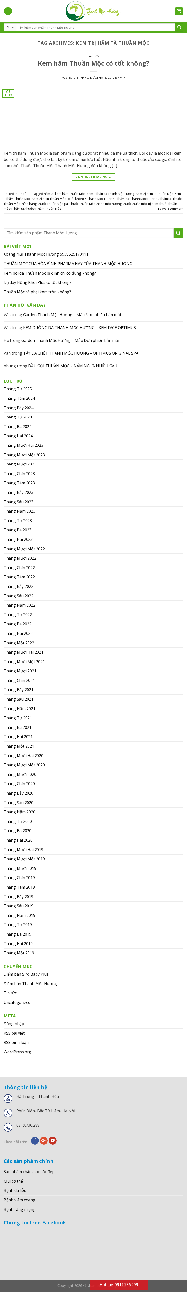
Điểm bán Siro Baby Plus (26, 974)
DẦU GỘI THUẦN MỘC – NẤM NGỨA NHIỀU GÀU (72, 366)
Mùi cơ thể (13, 1181)
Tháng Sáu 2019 (18, 906)
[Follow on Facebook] (35, 1141)
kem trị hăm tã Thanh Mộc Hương (110, 193)
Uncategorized (17, 1002)
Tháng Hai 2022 (18, 633)
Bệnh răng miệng (20, 1209)
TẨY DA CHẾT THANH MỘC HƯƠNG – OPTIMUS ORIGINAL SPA (80, 353)
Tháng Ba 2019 (17, 934)
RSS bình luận (16, 1042)
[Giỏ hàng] (179, 11)
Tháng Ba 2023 (17, 529)
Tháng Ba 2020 (17, 830)
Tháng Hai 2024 (18, 435)
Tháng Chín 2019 (19, 877)
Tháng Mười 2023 (20, 464)
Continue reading (93, 177)
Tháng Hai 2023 (18, 539)
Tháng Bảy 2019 (18, 896)
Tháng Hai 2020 (18, 840)
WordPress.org (17, 1051)
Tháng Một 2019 (19, 953)
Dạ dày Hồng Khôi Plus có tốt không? (37, 282)
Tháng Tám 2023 (19, 482)
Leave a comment (170, 208)
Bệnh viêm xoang (19, 1200)
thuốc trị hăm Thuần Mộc (43, 208)
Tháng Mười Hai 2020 (23, 755)
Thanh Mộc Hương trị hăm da (108, 198)
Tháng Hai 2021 (18, 736)
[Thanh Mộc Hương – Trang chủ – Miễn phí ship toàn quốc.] (93, 11)
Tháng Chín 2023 (19, 473)
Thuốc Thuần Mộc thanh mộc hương (95, 203)
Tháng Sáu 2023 (18, 501)
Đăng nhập (14, 1023)
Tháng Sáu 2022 (18, 595)
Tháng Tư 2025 (18, 388)
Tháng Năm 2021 (19, 708)
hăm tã (49, 193)
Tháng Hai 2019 (18, 943)
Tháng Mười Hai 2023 (23, 445)
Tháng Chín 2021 (19, 680)
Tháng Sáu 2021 (18, 699)
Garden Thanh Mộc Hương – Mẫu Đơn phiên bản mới (72, 314)
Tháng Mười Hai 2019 (23, 849)
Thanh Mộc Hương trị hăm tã (151, 198)
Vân (123, 77)
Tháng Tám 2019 (19, 887)
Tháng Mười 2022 (20, 558)
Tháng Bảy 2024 (18, 407)
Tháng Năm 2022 (19, 605)
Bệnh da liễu (15, 1190)
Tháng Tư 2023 (18, 520)
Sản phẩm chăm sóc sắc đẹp (29, 1171)
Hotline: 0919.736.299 (119, 1284)
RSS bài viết (14, 1033)
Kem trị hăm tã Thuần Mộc (154, 193)
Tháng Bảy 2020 (18, 793)
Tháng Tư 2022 (18, 614)
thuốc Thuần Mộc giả (53, 203)
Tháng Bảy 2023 (18, 492)
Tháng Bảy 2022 (18, 586)
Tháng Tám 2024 (19, 398)
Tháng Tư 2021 (18, 718)
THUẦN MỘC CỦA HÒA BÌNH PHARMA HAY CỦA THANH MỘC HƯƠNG (68, 263)
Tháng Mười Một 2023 (24, 454)
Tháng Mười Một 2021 (24, 661)
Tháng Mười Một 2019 (24, 859)
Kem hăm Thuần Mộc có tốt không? (93, 63)
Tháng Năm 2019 (19, 915)
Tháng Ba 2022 (17, 624)
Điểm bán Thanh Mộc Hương (30, 983)
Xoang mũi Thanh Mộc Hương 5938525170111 (46, 254)
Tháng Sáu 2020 (18, 802)
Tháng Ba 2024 (17, 426)
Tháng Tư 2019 (18, 924)
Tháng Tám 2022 (19, 577)
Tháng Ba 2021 (17, 727)
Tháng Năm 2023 (19, 511)
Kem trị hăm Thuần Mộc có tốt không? (59, 198)
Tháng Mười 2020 (20, 774)
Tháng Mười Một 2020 (24, 765)
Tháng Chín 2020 (19, 783)
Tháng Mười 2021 (20, 671)
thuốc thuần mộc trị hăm (140, 203)
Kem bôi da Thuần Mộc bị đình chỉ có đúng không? (50, 273)
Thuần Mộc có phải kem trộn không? (37, 291)
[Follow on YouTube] (53, 1141)
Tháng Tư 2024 (18, 417)
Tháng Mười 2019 (20, 868)
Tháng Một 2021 (19, 746)
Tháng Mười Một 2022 (24, 548)
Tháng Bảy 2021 (18, 689)
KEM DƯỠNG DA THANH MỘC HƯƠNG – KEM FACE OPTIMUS (79, 327)
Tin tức (93, 56)
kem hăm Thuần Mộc (70, 193)
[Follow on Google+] (44, 1141)
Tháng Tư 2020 (18, 821)
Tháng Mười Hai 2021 (23, 652)
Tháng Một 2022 (19, 643)
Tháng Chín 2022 (19, 567)
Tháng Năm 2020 (19, 812)
